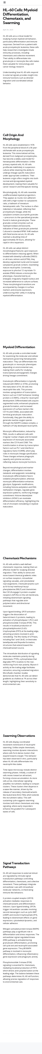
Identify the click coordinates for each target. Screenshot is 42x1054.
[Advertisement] (21, 108)
